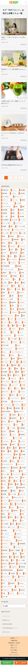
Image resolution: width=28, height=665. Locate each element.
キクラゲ (15, 342)
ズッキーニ (17, 405)
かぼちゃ (5, 563)
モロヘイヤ (5, 537)
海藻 (17, 484)
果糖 (18, 371)
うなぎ (4, 329)
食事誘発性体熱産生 (8, 570)
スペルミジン (6, 547)
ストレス (5, 322)
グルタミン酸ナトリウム (9, 527)
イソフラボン (6, 279)
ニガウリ (13, 329)
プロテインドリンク (8, 315)
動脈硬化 (21, 210)
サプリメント (6, 520)
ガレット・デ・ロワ (8, 580)
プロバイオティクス (8, 464)
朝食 (13, 210)
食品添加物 (21, 309)
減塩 (17, 282)
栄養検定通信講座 (7, 624)
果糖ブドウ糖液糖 (15, 550)
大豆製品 (13, 415)
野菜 (23, 249)
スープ (21, 332)
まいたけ (22, 391)
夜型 (10, 448)
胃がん (13, 461)
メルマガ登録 (22, 662)
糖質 (16, 206)
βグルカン (21, 236)
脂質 (23, 206)
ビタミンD (13, 272)
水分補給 (23, 454)
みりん (4, 352)
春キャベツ (5, 342)
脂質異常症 (14, 418)
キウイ (4, 398)
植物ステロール (20, 411)
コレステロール (7, 206)
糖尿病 (4, 272)
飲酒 (4, 256)
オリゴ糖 (23, 233)
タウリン (11, 487)
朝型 (16, 448)
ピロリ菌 (5, 596)
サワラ (4, 338)
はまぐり (5, 434)
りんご (18, 322)
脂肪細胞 (5, 444)
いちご (21, 355)
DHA (4, 243)
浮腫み (14, 490)
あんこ (4, 421)
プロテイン (14, 312)
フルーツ (23, 457)
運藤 (16, 454)
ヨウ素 (18, 289)
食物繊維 (23, 190)
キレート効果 (21, 560)
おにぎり (5, 302)
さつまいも (13, 262)
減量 (4, 448)
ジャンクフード (16, 474)
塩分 (17, 517)
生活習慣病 (5, 219)
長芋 (16, 481)
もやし (23, 517)
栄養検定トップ (14, 638)
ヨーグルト (23, 219)
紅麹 (4, 593)
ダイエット (5, 200)
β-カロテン (19, 537)
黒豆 (4, 355)
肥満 (11, 243)
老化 (14, 286)
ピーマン (5, 309)
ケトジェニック (19, 547)
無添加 (15, 590)
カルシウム (15, 200)
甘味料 (4, 517)
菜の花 (23, 256)
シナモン (5, 573)
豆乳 (10, 375)
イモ (25, 322)
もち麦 (4, 282)
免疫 (4, 378)
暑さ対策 (23, 448)
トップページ (6, 616)
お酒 (11, 249)
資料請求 (8, 662)
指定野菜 (12, 583)
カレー (12, 322)
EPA (24, 239)
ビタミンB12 (6, 510)
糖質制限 (5, 550)
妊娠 (10, 451)
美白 (4, 514)
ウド (4, 428)
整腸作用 (13, 302)
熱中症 (4, 249)
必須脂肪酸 (22, 428)
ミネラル (13, 193)
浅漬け (4, 481)
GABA (22, 272)
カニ (11, 388)
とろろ (23, 481)
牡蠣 (12, 296)
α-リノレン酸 (18, 438)
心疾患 (17, 557)
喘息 (15, 520)
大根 (23, 368)
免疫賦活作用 (21, 487)
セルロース (19, 534)
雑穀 (13, 471)
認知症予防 (14, 253)
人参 (12, 371)
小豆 (23, 418)
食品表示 (23, 590)
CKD (23, 477)
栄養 (22, 471)
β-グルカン (21, 507)
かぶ (4, 487)
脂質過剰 (17, 408)
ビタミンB (22, 444)
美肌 (12, 305)
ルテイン (5, 395)
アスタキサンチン (21, 504)
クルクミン (22, 527)
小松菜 (4, 418)
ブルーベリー (14, 385)
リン (24, 408)
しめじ (12, 507)
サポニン (12, 421)
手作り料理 (5, 345)
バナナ (23, 342)
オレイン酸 (13, 494)
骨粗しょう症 (14, 477)
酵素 (4, 259)
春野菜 (14, 365)
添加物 (4, 375)
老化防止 (5, 530)
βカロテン (21, 292)
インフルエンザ (7, 335)
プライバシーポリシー (14, 654)
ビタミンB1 (6, 286)
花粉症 (21, 296)
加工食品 (5, 401)
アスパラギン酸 (21, 226)
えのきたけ (14, 567)
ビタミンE (22, 494)
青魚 (14, 358)
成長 (24, 388)
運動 (11, 226)
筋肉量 (4, 494)
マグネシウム (6, 239)
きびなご (21, 583)
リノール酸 (12, 428)
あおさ (23, 484)
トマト (21, 299)
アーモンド (22, 576)
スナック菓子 (6, 474)
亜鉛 (23, 253)
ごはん (4, 262)
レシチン (13, 434)
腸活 (24, 282)
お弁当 (15, 381)
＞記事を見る (23, 44)
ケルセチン (22, 302)
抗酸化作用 (5, 190)
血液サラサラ (6, 467)
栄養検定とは (6, 620)
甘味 (10, 256)
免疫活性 (23, 259)
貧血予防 (5, 557)
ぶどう (4, 325)
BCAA (22, 490)
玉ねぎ (4, 305)
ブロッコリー (20, 243)
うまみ (4, 332)
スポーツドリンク (7, 454)
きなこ (17, 424)
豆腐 (22, 378)
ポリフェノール (19, 196)
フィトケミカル (7, 405)
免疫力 (23, 557)
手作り (4, 388)
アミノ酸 (5, 216)
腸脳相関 (21, 570)
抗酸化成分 (15, 467)
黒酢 (4, 289)
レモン (19, 573)
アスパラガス (6, 381)
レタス (4, 484)
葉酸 (13, 213)
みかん (23, 510)
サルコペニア (6, 553)
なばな (4, 431)
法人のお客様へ (14, 650)
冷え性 (4, 368)
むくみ (22, 279)
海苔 (24, 315)
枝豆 (15, 553)
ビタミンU (22, 415)
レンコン (22, 286)
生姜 (13, 524)
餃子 (24, 371)
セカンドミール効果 (8, 299)
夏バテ (10, 289)
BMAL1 (13, 444)
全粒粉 (4, 507)
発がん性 (20, 540)
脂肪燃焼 (19, 266)
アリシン (5, 415)
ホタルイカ (13, 378)
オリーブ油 (5, 497)
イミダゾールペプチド (8, 269)
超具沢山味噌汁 (7, 411)
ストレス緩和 (13, 338)
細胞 (15, 457)
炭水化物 (21, 216)
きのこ (14, 543)
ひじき (24, 362)
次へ (21, 177)
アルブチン (5, 504)
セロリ (18, 345)
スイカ (13, 362)
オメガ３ (23, 381)
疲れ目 (12, 395)
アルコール (22, 246)
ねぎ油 (4, 477)
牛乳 (4, 296)
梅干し (4, 319)
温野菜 (11, 484)
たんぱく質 (5, 196)
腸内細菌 (5, 210)
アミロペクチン (7, 576)
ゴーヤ (19, 325)
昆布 (24, 405)
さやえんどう (6, 590)
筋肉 (23, 451)
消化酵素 (5, 371)
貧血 (4, 292)
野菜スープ (22, 358)
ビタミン (14, 190)
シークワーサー (20, 335)
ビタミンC (5, 203)
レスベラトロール (21, 319)
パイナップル (18, 530)
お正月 (12, 355)
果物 (13, 216)
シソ (24, 550)
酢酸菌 (12, 431)
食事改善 (23, 567)
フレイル (22, 262)
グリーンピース (20, 586)
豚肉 (4, 451)
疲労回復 (22, 193)
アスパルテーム (7, 540)
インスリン (22, 461)
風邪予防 (12, 563)
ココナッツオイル (7, 586)
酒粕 (17, 451)
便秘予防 (15, 510)
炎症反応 (5, 461)
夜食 (4, 236)
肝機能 (10, 408)
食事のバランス (21, 524)
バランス (12, 292)
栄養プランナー (14, 645)
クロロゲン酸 (6, 229)
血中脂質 (23, 467)
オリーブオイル (13, 259)
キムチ (14, 441)
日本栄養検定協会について (9, 628)
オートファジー (19, 223)
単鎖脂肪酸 (22, 543)
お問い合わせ (6, 632)
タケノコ (23, 338)
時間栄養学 (16, 239)
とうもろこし (6, 534)
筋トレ (4, 471)
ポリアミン (5, 543)
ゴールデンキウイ (14, 398)
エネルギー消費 (22, 563)
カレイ (17, 388)
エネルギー (13, 246)
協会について (14, 647)
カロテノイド (21, 395)
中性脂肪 (14, 276)
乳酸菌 (4, 226)
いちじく (21, 305)
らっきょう (5, 358)
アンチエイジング (7, 348)
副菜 (17, 368)
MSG (23, 514)
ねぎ (25, 474)
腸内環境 (5, 193)
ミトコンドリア (7, 457)
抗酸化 (22, 329)
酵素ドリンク (21, 421)
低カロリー (17, 375)
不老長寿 (12, 573)
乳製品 (21, 269)
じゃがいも (5, 441)
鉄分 (23, 553)
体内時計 (12, 236)
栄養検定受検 (14, 640)
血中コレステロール (15, 500)
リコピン (21, 431)
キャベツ (5, 438)
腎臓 (11, 282)
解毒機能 (5, 490)
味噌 (18, 315)
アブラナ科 (14, 233)
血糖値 (23, 200)
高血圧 (4, 246)
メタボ (11, 319)
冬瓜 (4, 408)
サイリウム (21, 593)
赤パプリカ (5, 391)
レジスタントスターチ (19, 229)
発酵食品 (5, 213)
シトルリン (5, 312)
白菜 (4, 365)
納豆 (25, 375)
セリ (15, 576)
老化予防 (5, 276)
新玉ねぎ (5, 385)
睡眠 (24, 398)
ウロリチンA (20, 348)
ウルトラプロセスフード (17, 352)
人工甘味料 (5, 524)
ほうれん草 (14, 219)
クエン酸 (18, 203)
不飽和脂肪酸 (6, 266)
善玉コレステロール (19, 497)
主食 (13, 309)
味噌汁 (11, 517)
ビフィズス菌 (6, 223)
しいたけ (22, 441)
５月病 (23, 385)
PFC (4, 583)
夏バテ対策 (5, 560)
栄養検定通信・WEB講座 (14, 642)
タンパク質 (5, 233)
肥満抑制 (22, 434)
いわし (14, 391)
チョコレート (21, 464)
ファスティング (7, 424)
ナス (23, 520)
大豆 (23, 276)
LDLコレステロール (18, 401)
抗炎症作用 (23, 312)
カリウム (21, 213)
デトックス (22, 365)
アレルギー (5, 362)
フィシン (5, 500)
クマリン (12, 593)
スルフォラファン (20, 580)
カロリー (5, 253)
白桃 (25, 500)
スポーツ (5, 567)
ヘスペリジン (13, 514)
